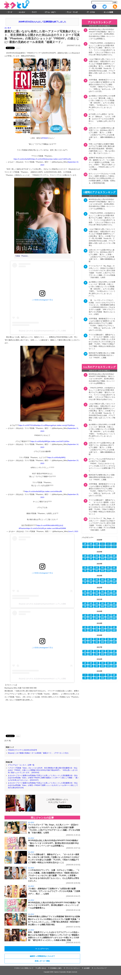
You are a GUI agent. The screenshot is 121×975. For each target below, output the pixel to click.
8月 (91, 559)
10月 (102, 559)
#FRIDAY (44, 138)
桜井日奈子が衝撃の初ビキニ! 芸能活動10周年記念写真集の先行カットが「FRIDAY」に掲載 (102, 355)
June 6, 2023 (73, 531)
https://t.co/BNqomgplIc (45, 425)
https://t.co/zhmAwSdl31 (23, 159)
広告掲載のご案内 (55, 968)
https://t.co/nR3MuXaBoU (46, 525)
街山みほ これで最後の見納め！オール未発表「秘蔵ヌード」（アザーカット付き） (39, 753)
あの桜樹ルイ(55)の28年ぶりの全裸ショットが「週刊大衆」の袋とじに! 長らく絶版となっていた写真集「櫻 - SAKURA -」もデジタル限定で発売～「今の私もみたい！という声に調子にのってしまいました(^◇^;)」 (102, 103)
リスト (18, 48)
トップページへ (42, 949)
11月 (108, 559)
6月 (114, 556)
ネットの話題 (108, 12)
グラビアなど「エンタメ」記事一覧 (21, 765)
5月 (108, 556)
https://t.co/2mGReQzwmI (41, 159)
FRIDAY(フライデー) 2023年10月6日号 (22, 750)
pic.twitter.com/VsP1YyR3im (59, 441)
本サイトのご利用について (24, 968)
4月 (102, 556)
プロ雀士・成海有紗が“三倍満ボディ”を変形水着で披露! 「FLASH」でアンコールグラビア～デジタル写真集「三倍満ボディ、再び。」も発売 (54, 891)
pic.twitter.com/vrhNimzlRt (52, 491)
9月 (96, 559)
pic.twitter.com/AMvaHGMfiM (55, 528)
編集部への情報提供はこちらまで (42, 956)
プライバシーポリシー (73, 968)
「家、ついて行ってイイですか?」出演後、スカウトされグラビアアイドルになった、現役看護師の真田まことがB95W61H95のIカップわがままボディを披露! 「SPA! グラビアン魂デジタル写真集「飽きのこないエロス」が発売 (102, 307)
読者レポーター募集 (42, 961)
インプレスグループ (100, 968)
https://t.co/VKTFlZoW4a (28, 425)
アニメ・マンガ (72, 12)
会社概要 (87, 968)
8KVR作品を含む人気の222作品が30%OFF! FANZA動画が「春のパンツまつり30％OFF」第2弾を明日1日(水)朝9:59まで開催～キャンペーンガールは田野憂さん (53, 843)
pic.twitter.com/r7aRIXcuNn (61, 159)
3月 (96, 544)
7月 (85, 559)
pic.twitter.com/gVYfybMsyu (64, 425)
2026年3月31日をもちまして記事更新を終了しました (42, 22)
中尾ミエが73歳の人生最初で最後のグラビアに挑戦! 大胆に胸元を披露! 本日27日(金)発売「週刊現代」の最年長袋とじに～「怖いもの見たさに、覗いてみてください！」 (102, 148)
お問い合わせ (41, 968)
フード (10, 12)
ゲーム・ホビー (50, 12)
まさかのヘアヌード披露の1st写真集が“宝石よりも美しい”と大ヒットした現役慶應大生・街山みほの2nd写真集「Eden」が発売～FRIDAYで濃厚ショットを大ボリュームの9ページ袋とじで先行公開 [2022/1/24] (43, 785)
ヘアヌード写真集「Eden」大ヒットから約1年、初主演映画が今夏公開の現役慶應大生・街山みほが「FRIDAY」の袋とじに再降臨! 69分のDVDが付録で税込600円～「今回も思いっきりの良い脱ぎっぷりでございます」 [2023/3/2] (43, 770)
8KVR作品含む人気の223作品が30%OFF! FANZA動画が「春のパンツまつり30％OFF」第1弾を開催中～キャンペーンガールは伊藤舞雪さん (54, 905)
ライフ (34, 12)
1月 (85, 544)
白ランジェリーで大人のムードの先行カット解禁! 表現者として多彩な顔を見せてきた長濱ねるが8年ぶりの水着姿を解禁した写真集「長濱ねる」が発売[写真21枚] (102, 178)
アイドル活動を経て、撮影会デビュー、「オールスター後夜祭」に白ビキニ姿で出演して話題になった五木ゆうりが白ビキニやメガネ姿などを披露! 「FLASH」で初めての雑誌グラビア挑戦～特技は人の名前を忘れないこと (102, 342)
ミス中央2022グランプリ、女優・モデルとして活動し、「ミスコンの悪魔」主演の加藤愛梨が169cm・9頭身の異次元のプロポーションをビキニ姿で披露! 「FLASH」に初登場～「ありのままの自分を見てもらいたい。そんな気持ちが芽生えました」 (54, 875)
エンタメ (22, 12)
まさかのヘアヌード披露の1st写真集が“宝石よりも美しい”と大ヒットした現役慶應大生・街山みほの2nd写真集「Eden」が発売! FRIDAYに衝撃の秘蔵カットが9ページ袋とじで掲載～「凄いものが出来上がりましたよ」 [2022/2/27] (43, 777)
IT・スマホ (91, 12)
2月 (91, 544)
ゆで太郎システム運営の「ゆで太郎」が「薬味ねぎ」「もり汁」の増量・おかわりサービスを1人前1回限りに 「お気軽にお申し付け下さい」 (102, 118)
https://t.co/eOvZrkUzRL (35, 528)
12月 (114, 559)
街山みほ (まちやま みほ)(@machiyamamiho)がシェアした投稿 (42, 331)
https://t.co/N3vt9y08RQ (40, 441)
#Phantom (22, 528)
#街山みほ (59, 525)
